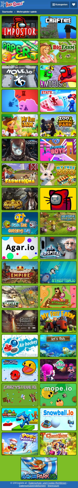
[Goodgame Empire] (19, 272)
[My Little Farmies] (58, 223)
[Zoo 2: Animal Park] (58, 125)
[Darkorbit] (19, 150)
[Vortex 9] (58, 370)
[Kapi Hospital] (58, 248)
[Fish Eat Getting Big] (19, 223)
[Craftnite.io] (58, 27)
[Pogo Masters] (19, 444)
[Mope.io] (58, 394)
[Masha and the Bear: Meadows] (58, 296)
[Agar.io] (19, 248)
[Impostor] (19, 27)
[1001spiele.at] (12, 5)
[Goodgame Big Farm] (58, 51)
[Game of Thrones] (19, 321)
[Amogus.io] (58, 76)
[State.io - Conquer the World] (58, 100)
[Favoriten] (73, 5)
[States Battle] (19, 100)
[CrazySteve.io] (19, 394)
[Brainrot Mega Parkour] (19, 419)
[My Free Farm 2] (19, 125)
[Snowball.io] (58, 419)
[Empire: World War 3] (19, 296)
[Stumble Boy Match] (58, 150)
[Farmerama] (19, 174)
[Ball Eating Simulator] (19, 370)
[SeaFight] (19, 199)
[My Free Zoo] (58, 174)
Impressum (53, 485)
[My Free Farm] (58, 321)
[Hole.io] (19, 76)
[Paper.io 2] (19, 51)
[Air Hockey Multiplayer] (19, 345)
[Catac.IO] (58, 199)
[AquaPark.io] (39, 468)
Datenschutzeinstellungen (32, 485)
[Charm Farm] (58, 444)
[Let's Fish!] (58, 345)
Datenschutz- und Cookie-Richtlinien (47, 483)
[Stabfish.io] (58, 272)
